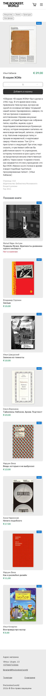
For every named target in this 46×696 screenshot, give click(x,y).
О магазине (30, 677)
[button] (34, 5)
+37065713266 (10, 665)
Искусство (8, 14)
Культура (27, 14)
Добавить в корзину (23, 91)
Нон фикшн (8, 18)
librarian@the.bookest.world (15, 670)
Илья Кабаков (9, 73)
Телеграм (7, 677)
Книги (18, 14)
